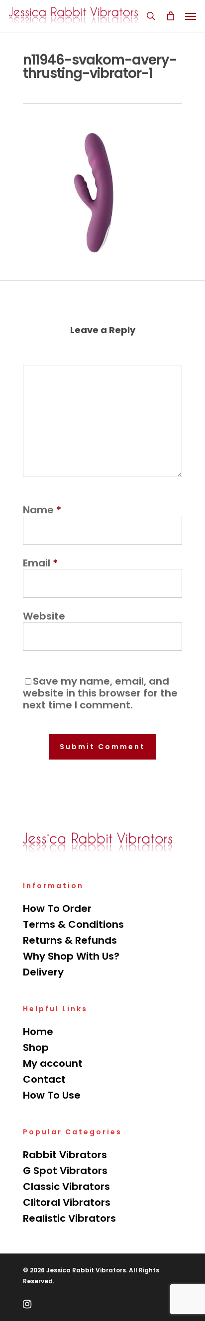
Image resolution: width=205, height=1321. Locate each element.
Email (40, 563)
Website (44, 616)
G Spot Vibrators (65, 1171)
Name (42, 510)
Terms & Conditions (73, 924)
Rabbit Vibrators (65, 1155)
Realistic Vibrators (69, 1218)
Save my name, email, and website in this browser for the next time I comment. (100, 693)
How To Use (52, 1095)
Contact (44, 1079)
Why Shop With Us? (71, 956)
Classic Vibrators (66, 1186)
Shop (36, 1047)
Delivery (43, 972)
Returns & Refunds (70, 940)
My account (53, 1063)
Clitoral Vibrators (66, 1202)
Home (38, 1032)
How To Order (57, 908)
